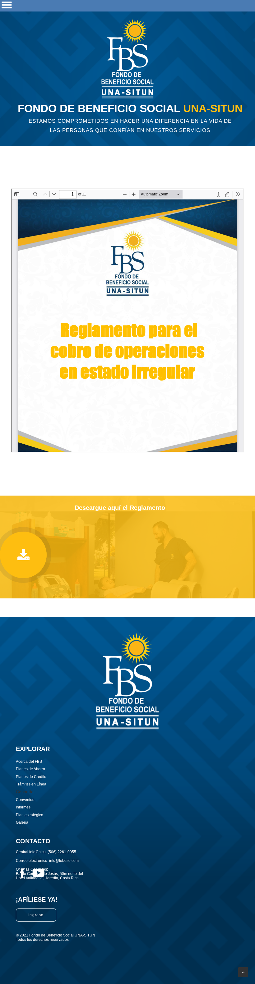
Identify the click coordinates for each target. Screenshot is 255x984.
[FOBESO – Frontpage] (128, 58)
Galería (22, 822)
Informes (23, 807)
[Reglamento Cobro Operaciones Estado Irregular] (23, 555)
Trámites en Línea (31, 784)
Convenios (25, 800)
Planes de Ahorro (30, 769)
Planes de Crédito (31, 777)
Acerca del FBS (29, 761)
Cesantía (25, 791)
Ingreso (36, 915)
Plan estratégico (29, 815)
